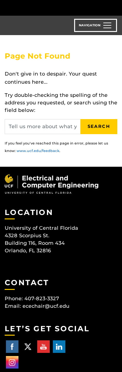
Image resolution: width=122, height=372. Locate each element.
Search (99, 126)
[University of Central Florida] (47, 8)
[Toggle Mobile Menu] (115, 7)
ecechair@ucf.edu (46, 306)
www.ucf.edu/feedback (38, 151)
